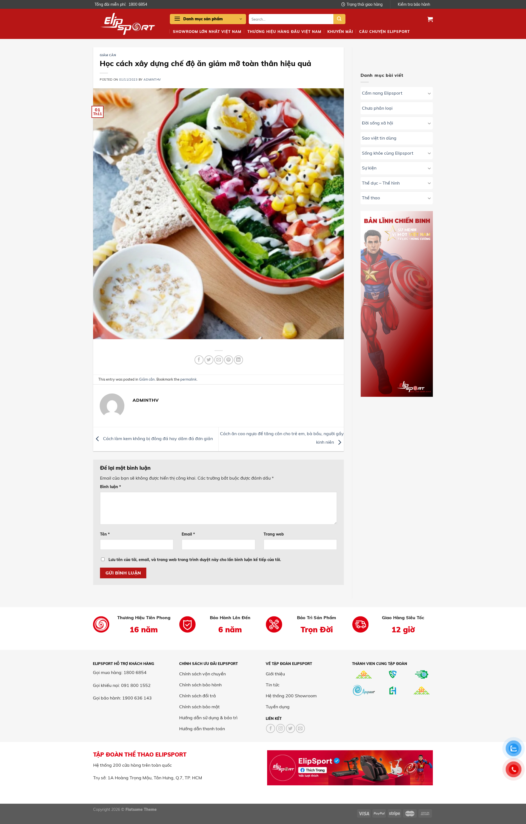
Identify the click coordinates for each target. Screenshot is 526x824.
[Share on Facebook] (199, 359)
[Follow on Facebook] (270, 728)
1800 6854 (137, 4)
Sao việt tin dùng (379, 138)
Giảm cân (108, 55)
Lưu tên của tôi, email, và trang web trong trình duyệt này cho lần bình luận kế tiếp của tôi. (194, 559)
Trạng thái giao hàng (364, 4)
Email (188, 534)
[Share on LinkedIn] (238, 359)
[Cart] (430, 19)
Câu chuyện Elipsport (384, 31)
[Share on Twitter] (208, 359)
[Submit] (339, 19)
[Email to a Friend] (218, 359)
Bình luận (110, 486)
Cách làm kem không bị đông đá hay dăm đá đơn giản (157, 438)
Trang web (274, 534)
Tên (105, 534)
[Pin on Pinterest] (228, 359)
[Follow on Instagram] (280, 728)
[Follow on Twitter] (290, 728)
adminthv (152, 79)
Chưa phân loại (377, 108)
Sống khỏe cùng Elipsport (387, 153)
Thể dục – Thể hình (381, 183)
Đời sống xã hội (377, 123)
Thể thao (371, 198)
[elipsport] (127, 24)
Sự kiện (369, 168)
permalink (188, 379)
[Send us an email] (300, 728)
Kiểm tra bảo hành (414, 4)
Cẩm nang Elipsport (382, 93)
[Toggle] (429, 93)
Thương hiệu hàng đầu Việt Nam (284, 31)
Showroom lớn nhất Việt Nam (207, 31)
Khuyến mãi (340, 31)
